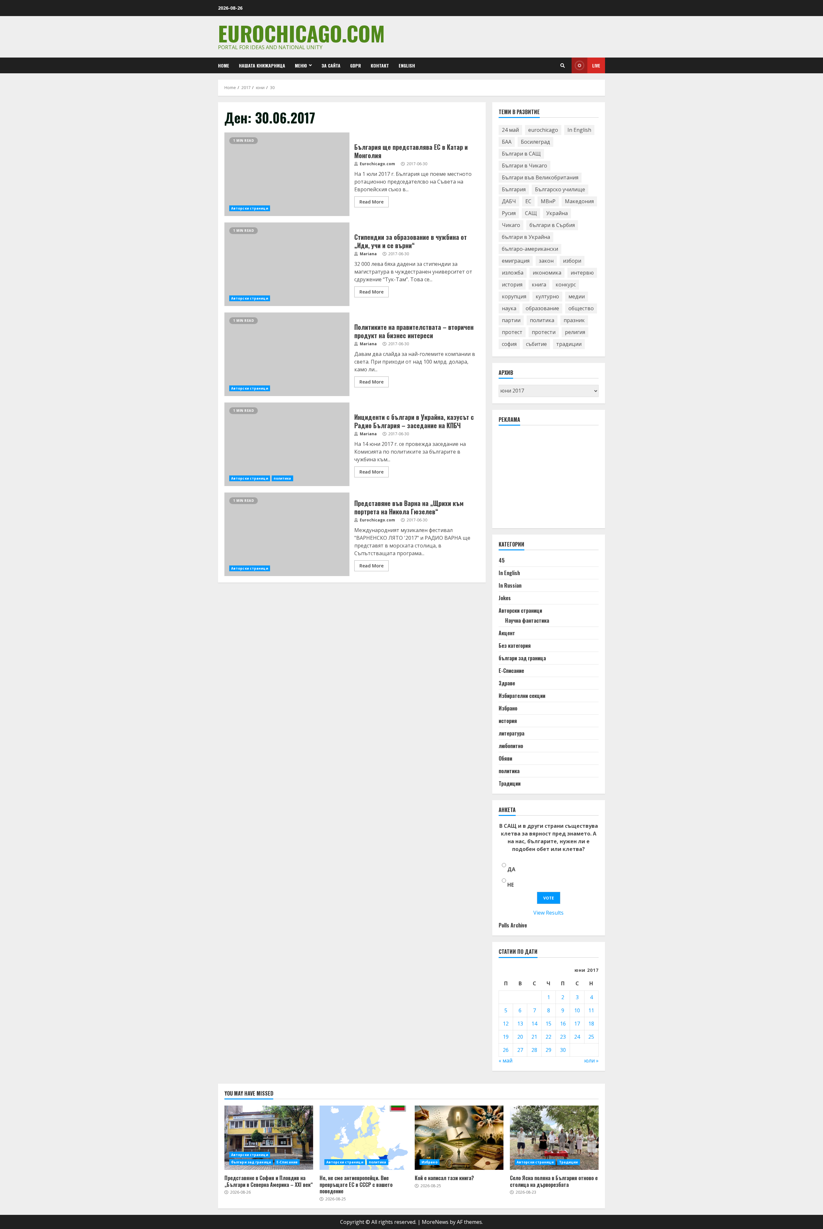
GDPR (355, 65)
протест (512, 332)
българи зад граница (522, 658)
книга (539, 284)
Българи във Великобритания (540, 177)
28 (534, 1049)
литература (511, 733)
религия (575, 332)
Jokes (505, 598)
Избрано (508, 708)
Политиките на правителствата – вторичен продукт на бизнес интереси (286, 354)
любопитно (511, 746)
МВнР (548, 201)
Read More (371, 202)
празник (574, 320)
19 (506, 1036)
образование (542, 308)
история (512, 284)
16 (563, 1023)
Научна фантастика (527, 620)
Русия (509, 213)
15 (548, 1023)
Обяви (505, 758)
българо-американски (530, 248)
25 (591, 1036)
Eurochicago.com (301, 33)
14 (534, 1023)
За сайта (330, 65)
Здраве (507, 683)
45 (502, 560)
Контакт (380, 65)
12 (506, 1023)
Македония (579, 201)
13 (520, 1023)
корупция (514, 296)
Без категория (515, 645)
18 (591, 1023)
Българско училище (560, 189)
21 (534, 1036)
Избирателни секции (522, 696)
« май (505, 1060)
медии (576, 296)
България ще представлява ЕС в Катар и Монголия (286, 174)
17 (577, 1023)
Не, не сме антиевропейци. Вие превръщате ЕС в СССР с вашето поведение (364, 1138)
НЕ (510, 884)
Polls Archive (513, 925)
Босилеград (535, 141)
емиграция (515, 260)
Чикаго (511, 225)
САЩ (531, 213)
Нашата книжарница (262, 65)
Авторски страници (249, 208)
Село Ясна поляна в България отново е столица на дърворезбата (554, 1138)
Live (596, 65)
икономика (547, 272)
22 (548, 1036)
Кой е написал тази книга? (459, 1138)
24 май (510, 129)
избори (572, 260)
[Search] (562, 65)
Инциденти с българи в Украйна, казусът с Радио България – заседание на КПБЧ (286, 444)
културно (547, 296)
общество (581, 308)
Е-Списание (511, 670)
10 (577, 1010)
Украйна (557, 213)
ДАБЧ (509, 201)
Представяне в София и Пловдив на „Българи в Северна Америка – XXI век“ (268, 1138)
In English (579, 129)
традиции (569, 344)
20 (520, 1036)
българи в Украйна (526, 236)
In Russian (510, 585)
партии (511, 320)
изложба (512, 272)
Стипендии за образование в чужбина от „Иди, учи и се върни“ (286, 264)
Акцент (507, 633)
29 (548, 1049)
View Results (548, 912)
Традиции (509, 783)
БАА (506, 141)
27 (520, 1049)
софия (509, 344)
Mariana (368, 254)
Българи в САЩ (521, 153)
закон (546, 260)
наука (509, 308)
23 (563, 1036)
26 (506, 1049)
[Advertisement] (547, 479)
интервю (582, 272)
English (407, 65)
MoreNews (435, 1221)
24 (577, 1036)
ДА (511, 869)
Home (223, 65)
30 (563, 1049)
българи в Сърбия (552, 225)
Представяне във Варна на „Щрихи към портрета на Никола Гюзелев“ (286, 534)
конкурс (566, 284)
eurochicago (543, 129)
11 (591, 1010)
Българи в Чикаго (524, 165)
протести (544, 332)
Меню (301, 65)
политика (282, 478)
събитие (536, 344)
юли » (591, 1060)
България (514, 189)
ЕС (528, 201)
